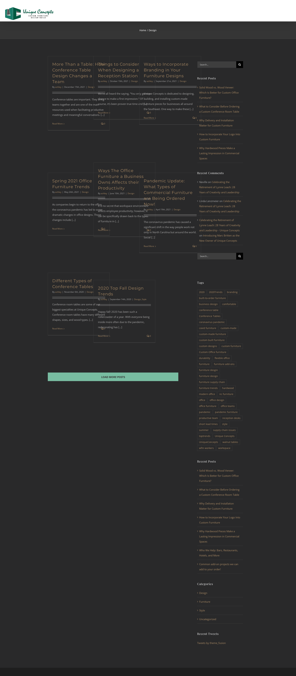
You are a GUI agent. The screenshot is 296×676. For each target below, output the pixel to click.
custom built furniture (212, 340)
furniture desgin (208, 370)
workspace (224, 448)
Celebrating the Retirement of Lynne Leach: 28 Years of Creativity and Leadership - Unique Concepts (219, 225)
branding (232, 292)
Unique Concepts (225, 436)
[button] (283, 11)
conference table (208, 310)
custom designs (208, 346)
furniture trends (208, 388)
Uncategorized (207, 619)
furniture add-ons (224, 364)
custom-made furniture (212, 334)
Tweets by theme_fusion (211, 643)
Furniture (204, 601)
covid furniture (207, 328)
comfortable (229, 304)
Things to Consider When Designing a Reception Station (118, 70)
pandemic (205, 412)
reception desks (231, 418)
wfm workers (206, 448)
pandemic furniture (226, 412)
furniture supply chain (212, 382)
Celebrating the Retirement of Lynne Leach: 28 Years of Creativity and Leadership (219, 187)
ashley (58, 87)
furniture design (208, 376)
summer (204, 430)
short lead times (208, 424)
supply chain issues (224, 430)
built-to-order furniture (212, 298)
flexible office (222, 358)
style (224, 424)
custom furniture (231, 346)
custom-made (228, 328)
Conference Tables (209, 316)
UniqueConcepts (208, 442)
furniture (204, 364)
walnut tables (230, 442)
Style (144, 299)
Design (134, 81)
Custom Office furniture (212, 352)
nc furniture (226, 394)
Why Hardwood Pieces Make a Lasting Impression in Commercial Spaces (219, 153)
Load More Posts (113, 377)
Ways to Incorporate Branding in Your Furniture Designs (166, 70)
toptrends (204, 436)
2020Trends (216, 292)
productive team (208, 418)
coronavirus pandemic (212, 322)
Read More (57, 123)
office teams (228, 406)
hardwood (228, 388)
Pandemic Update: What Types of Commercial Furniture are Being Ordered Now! (168, 192)
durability (204, 358)
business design (208, 304)
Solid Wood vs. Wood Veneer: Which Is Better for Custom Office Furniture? (219, 92)
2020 (202, 292)
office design (217, 400)
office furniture (207, 406)
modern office (207, 394)
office (202, 400)
